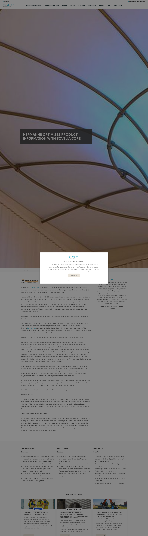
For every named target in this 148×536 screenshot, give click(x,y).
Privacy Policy (85, 271)
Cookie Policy (76, 271)
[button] (74, 280)
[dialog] (74, 268)
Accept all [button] (74, 275)
